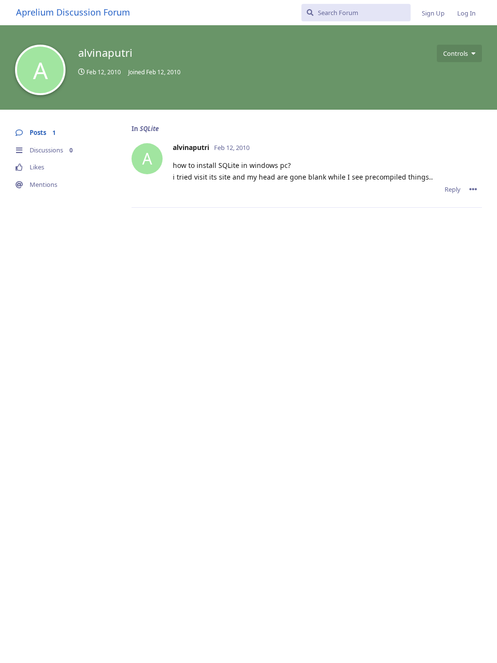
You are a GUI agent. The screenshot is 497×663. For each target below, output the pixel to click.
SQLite (149, 128)
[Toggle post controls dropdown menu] (473, 189)
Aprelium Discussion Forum (73, 12)
